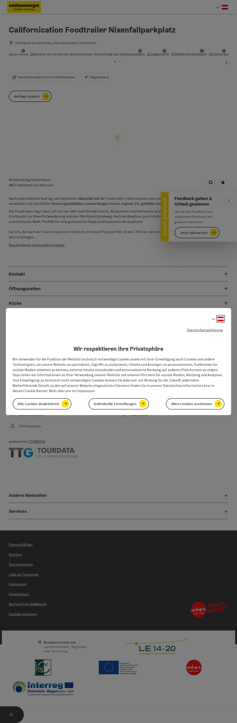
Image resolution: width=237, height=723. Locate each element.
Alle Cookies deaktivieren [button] (38, 403)
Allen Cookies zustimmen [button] (191, 403)
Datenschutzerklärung (205, 330)
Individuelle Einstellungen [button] (115, 403)
